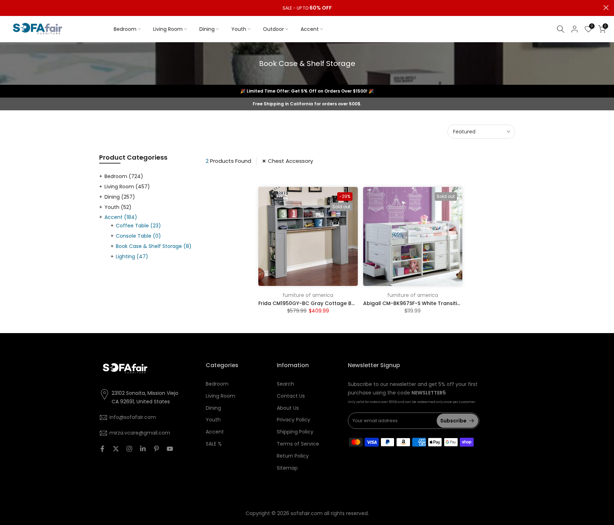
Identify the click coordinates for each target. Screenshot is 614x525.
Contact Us (291, 395)
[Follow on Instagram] (129, 448)
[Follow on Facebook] (102, 448)
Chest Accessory (290, 161)
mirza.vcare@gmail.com (139, 432)
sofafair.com (307, 513)
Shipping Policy (295, 431)
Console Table (138, 235)
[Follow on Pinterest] (156, 448)
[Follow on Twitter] (116, 448)
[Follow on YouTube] (170, 448)
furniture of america (307, 295)
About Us (288, 407)
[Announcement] (307, 8)
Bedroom (125, 29)
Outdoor (273, 29)
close (8, 7)
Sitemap (287, 467)
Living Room (168, 29)
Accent (310, 29)
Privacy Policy (293, 419)
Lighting (132, 256)
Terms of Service (298, 443)
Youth (238, 29)
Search (285, 383)
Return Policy (293, 455)
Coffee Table (138, 225)
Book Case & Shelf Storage (154, 246)
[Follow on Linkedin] (143, 448)
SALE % (214, 443)
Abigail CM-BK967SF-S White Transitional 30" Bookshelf (434, 303)
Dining (207, 29)
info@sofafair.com (132, 417)
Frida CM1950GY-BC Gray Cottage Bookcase (316, 303)
